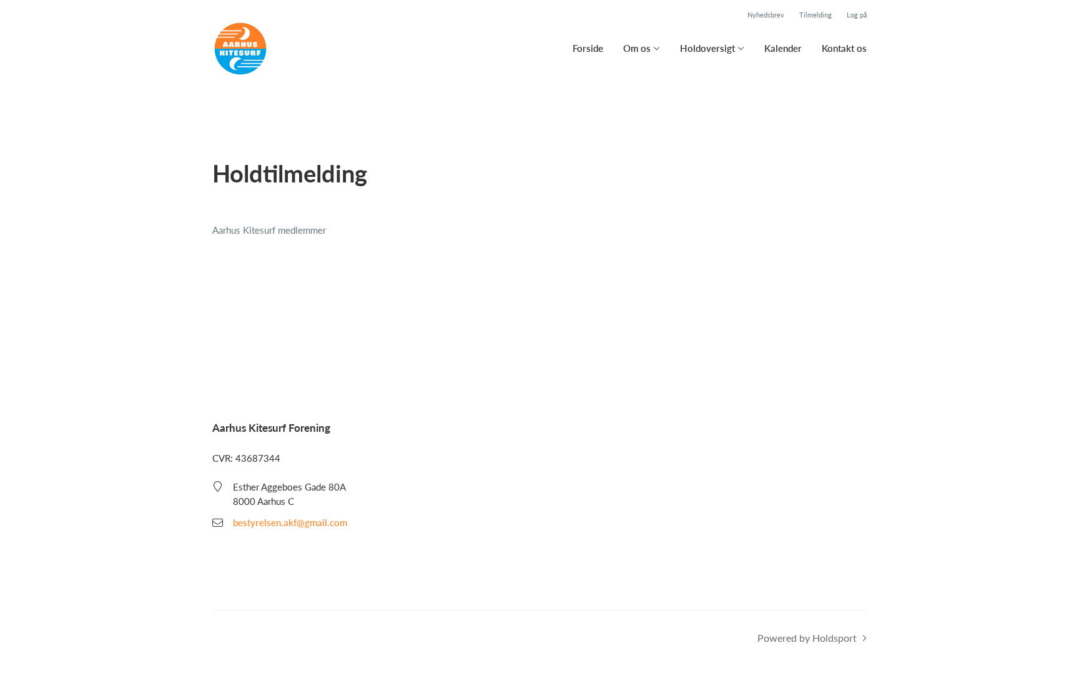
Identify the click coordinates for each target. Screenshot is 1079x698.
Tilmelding (815, 15)
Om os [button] (637, 48)
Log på (857, 15)
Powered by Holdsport (807, 638)
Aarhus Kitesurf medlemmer (269, 230)
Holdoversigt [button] (707, 48)
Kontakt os (844, 48)
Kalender (783, 48)
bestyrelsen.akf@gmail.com (290, 522)
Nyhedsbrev (765, 15)
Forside (588, 48)
